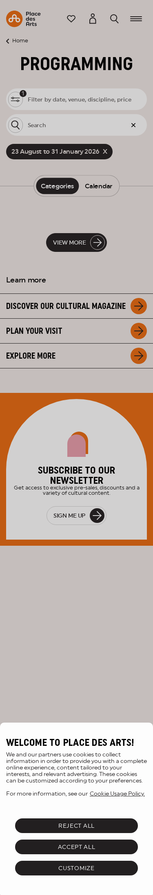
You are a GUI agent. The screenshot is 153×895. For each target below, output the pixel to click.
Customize (76, 868)
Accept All (76, 847)
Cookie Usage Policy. (117, 793)
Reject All (76, 825)
